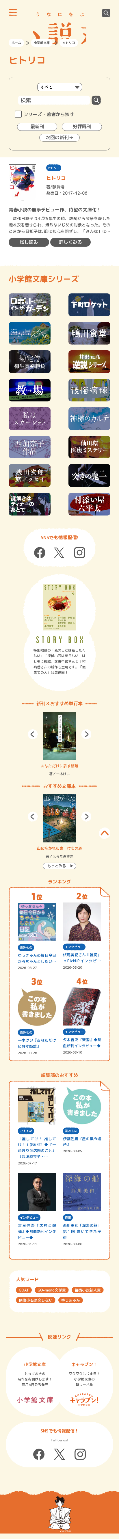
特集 (68, 1217)
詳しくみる (70, 242)
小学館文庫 (42, 42)
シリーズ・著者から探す (48, 114)
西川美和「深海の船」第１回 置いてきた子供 (82, 1231)
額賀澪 (58, 186)
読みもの (26, 947)
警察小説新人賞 (88, 1290)
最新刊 (37, 126)
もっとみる (56, 865)
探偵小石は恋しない (36, 1300)
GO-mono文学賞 (52, 1290)
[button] (33, 734)
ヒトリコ (54, 168)
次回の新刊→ (59, 137)
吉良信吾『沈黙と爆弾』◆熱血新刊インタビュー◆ (37, 1231)
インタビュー (74, 947)
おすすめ (26, 1131)
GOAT (24, 1290)
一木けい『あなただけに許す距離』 (37, 1043)
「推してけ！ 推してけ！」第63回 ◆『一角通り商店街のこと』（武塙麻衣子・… (37, 1147)
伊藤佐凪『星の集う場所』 (82, 1141)
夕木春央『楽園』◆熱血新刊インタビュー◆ (82, 1042)
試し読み (29, 242)
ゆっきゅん (70, 1300)
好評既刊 (82, 126)
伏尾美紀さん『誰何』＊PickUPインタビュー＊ (82, 958)
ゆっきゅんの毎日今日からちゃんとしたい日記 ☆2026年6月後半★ (37, 959)
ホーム (16, 42)
